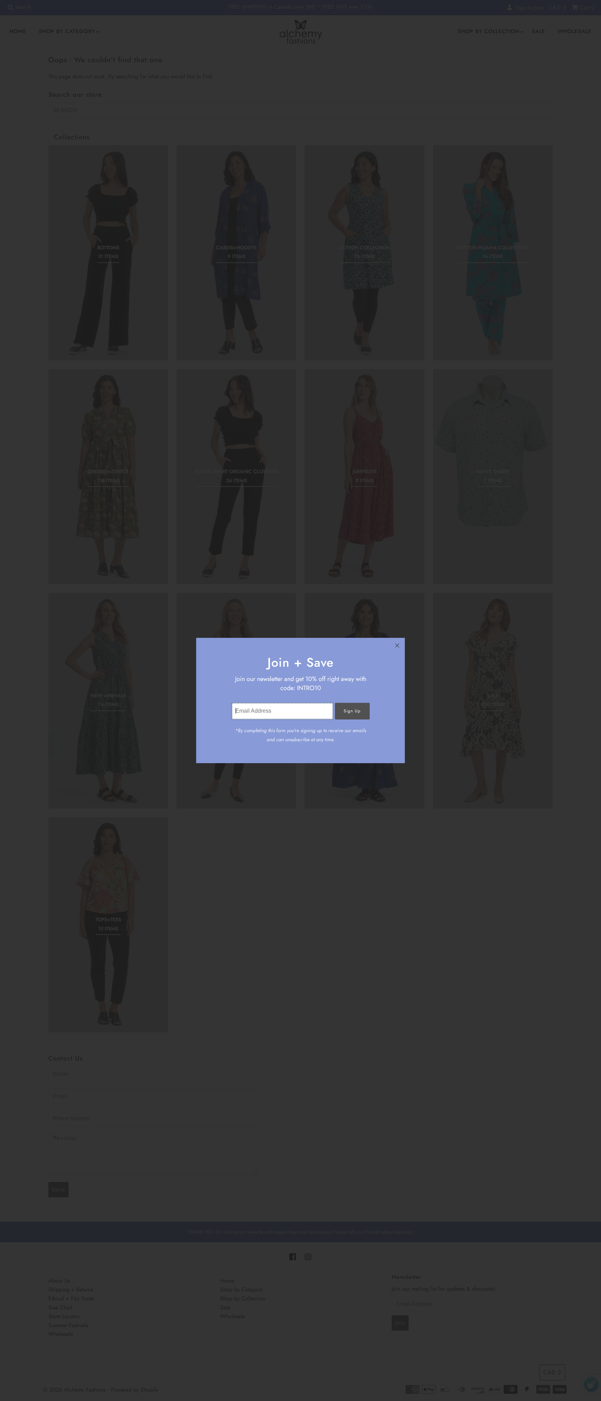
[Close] (397, 645)
